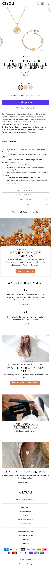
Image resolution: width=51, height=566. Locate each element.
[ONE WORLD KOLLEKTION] (25, 455)
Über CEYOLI (25, 200)
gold (21, 87)
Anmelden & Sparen (25, 500)
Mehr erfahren (25, 271)
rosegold (25, 87)
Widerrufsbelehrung (25, 531)
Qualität (25, 515)
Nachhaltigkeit (25, 511)
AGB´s (25, 539)
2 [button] (25, 56)
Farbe (25, 83)
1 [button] (23, 56)
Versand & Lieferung (25, 519)
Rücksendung (25, 523)
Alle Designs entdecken (25, 383)
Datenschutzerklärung (25, 535)
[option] (25, 30)
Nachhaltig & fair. (25, 195)
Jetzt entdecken (25, 436)
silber (30, 87)
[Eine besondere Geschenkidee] (25, 407)
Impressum (25, 543)
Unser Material (25, 190)
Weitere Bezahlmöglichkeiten (25, 108)
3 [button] (27, 56)
